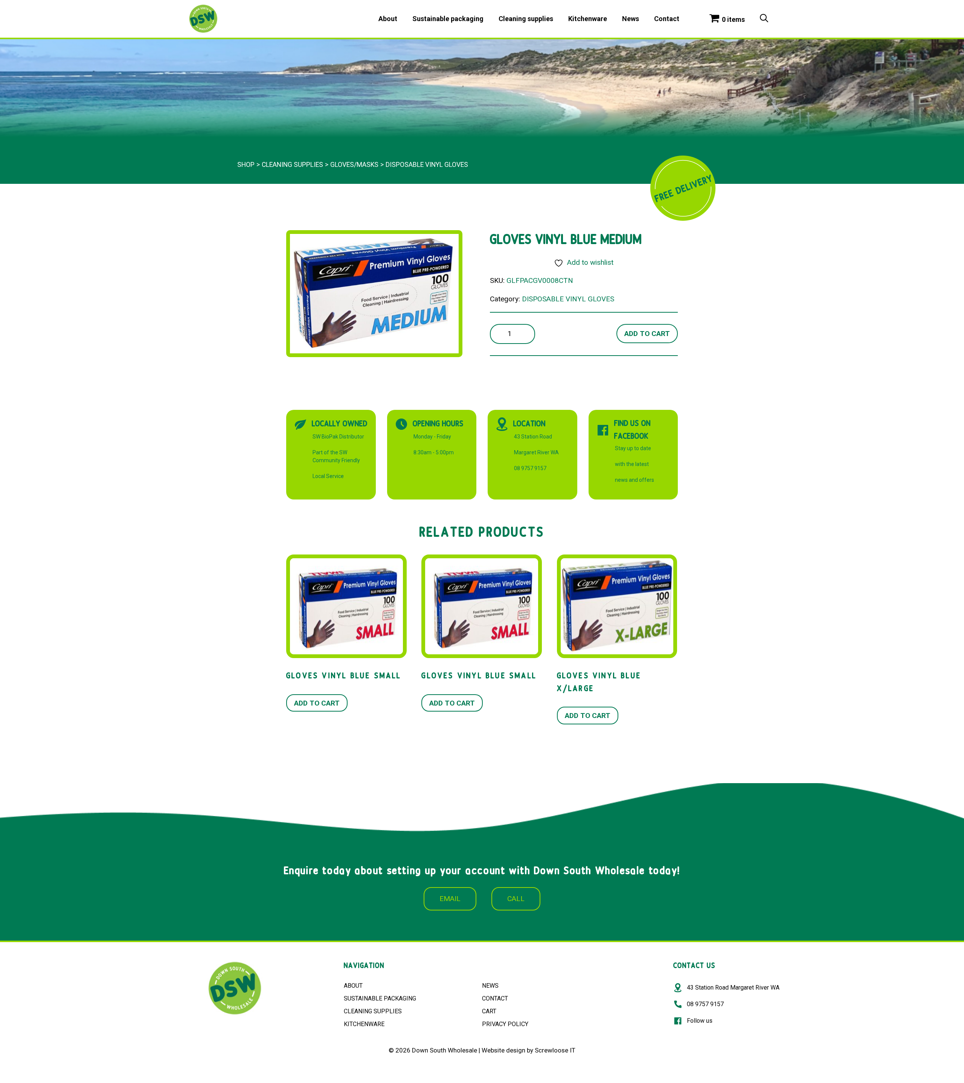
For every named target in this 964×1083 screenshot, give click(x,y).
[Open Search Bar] (764, 18)
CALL (516, 898)
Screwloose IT (555, 1050)
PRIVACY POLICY (505, 1024)
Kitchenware (587, 19)
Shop (246, 164)
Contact (666, 19)
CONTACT (495, 998)
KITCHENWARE (364, 1024)
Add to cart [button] (317, 703)
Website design (503, 1050)
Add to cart (647, 333)
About (387, 19)
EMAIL (450, 898)
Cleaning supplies (526, 19)
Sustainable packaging (448, 19)
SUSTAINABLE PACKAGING (380, 998)
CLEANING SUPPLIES (373, 1011)
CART (489, 1011)
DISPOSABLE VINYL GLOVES (427, 164)
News (630, 19)
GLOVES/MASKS (354, 164)
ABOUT (353, 985)
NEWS (490, 985)
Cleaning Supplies (292, 164)
